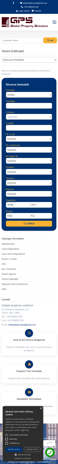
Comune (10, 112)
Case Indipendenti (10, 249)
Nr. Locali (10, 134)
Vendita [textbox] (10, 95)
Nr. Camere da (13, 145)
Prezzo (9, 211)
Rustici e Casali (9, 259)
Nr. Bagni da (12, 156)
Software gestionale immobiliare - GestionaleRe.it (29, 462)
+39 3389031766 (30, 7)
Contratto (10, 90)
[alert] (23, 433)
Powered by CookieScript (23, 458)
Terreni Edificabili (10, 279)
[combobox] (29, 60)
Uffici (4, 289)
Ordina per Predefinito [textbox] (13, 60)
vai (51, 40)
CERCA (30, 223)
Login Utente (24, 11)
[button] (22, 454)
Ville (4, 264)
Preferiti (37, 11)
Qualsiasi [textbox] (11, 139)
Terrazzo (10, 178)
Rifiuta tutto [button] (32, 449)
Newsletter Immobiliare (29, 399)
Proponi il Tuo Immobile (29, 371)
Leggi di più (24, 430)
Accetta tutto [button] (14, 449)
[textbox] (29, 116)
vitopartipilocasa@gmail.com (34, 3)
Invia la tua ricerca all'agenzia (29, 340)
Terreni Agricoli (9, 274)
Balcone (10, 189)
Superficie (11, 200)
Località (9, 123)
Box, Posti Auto (9, 269)
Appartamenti (8, 244)
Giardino (10, 167)
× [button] (41, 408)
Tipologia (10, 101)
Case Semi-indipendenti (13, 254)
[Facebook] (13, 3)
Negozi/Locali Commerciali (15, 284)
